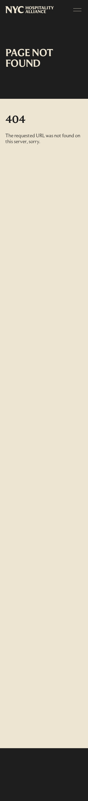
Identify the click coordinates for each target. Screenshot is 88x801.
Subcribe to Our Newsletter (40, 771)
